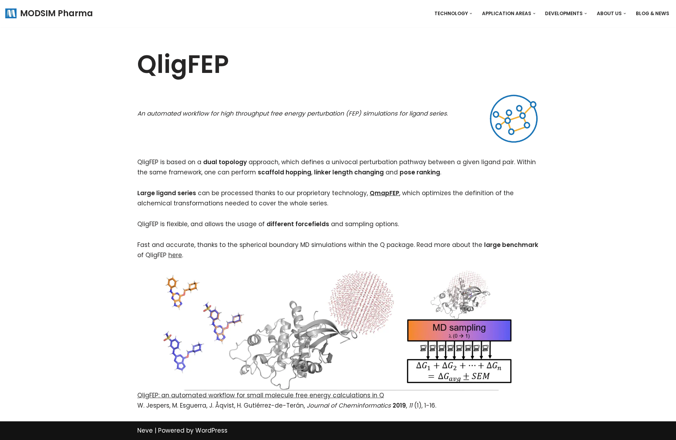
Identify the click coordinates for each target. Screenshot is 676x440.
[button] (471, 13)
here (175, 255)
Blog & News (652, 13)
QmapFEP (384, 193)
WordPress (211, 430)
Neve (145, 430)
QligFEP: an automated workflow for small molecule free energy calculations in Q (260, 395)
